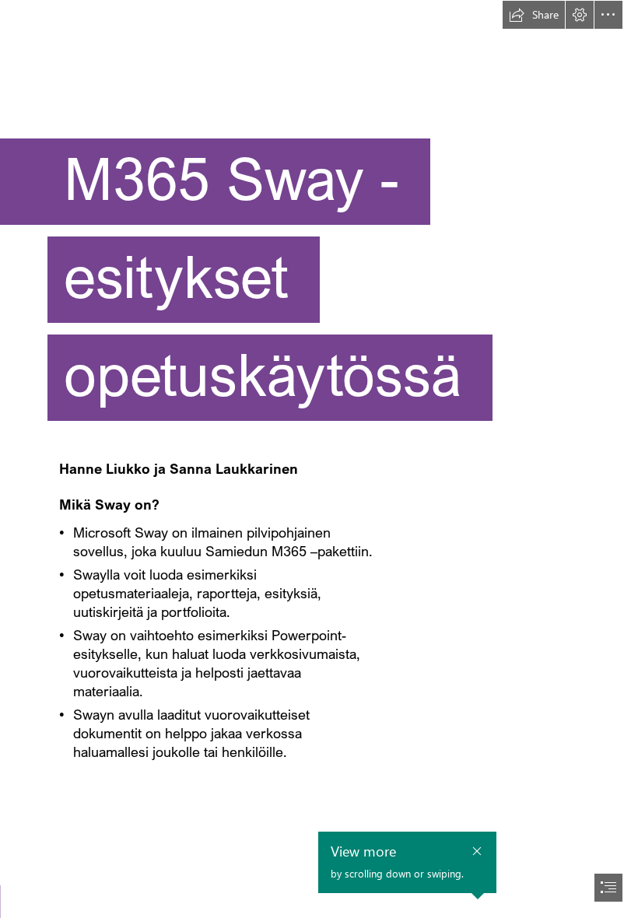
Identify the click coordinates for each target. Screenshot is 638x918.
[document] (319, 459)
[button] (534, 15)
